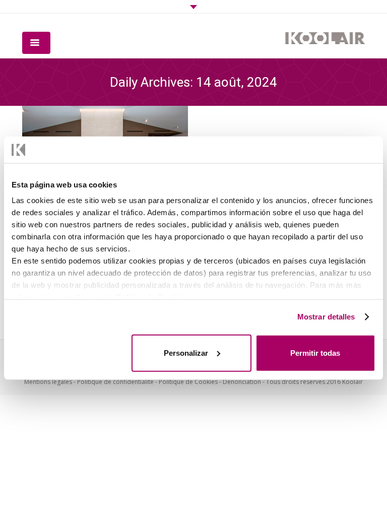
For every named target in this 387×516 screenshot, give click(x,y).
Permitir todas (315, 352)
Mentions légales (48, 381)
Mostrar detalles (326, 316)
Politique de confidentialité (115, 381)
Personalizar (186, 352)
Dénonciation (242, 381)
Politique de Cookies (188, 381)
